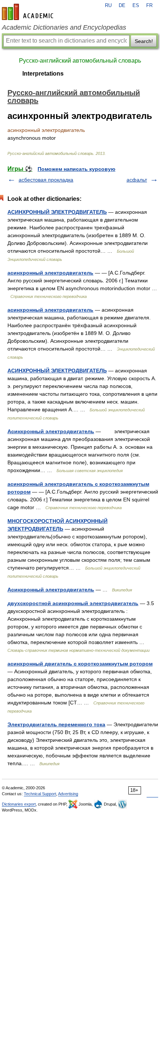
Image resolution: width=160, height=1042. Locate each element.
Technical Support (40, 794)
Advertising (68, 794)
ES (135, 5)
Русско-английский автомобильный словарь (80, 60)
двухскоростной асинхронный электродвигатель (72, 603)
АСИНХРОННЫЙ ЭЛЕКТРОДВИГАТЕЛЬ (57, 212)
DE (122, 5)
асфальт (137, 180)
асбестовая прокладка (46, 180)
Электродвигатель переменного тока (56, 724)
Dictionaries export (19, 804)
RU (108, 5)
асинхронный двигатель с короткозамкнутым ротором (80, 664)
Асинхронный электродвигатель (50, 431)
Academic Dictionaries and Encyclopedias (64, 27)
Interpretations (43, 73)
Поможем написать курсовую (76, 169)
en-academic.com (28, 12)
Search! (144, 41)
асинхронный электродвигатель (50, 273)
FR (149, 5)
